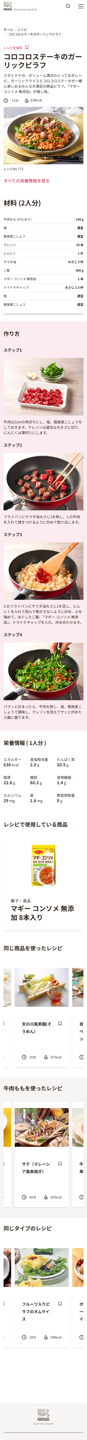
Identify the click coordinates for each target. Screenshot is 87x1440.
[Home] (21, 6)
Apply (68, 7)
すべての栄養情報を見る (27, 181)
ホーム (8, 29)
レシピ (22, 29)
